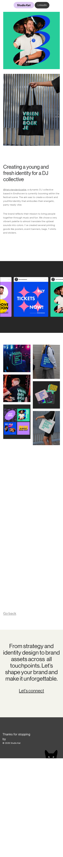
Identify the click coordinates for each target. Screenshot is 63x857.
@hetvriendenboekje (14, 189)
